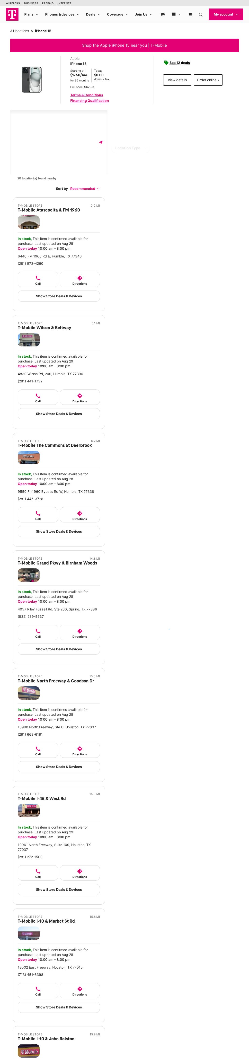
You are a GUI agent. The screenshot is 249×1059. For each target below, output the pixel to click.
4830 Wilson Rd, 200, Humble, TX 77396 (50, 374)
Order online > (208, 80)
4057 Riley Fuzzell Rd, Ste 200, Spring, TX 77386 (57, 609)
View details (177, 80)
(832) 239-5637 (31, 616)
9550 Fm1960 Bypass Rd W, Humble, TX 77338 (56, 491)
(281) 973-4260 (30, 263)
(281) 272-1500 (30, 857)
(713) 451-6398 (30, 974)
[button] (85, 188)
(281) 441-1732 (30, 381)
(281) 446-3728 (30, 499)
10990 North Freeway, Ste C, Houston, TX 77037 (57, 727)
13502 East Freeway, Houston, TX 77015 (50, 967)
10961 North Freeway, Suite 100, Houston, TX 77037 (54, 847)
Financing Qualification (89, 100)
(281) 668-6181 (30, 734)
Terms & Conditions (86, 95)
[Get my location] (101, 142)
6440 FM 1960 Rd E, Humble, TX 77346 (50, 256)
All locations (19, 31)
